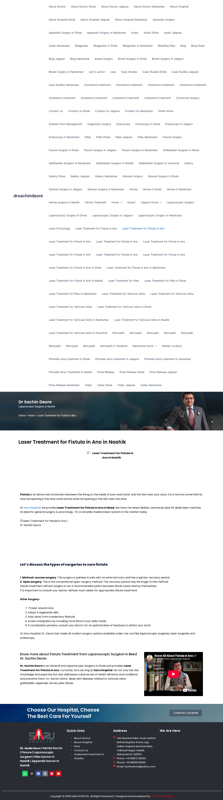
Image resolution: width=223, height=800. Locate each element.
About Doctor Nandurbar (149, 6)
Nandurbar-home (143, 346)
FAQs (88, 137)
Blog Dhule (198, 45)
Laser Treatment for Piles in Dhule (165, 280)
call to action (97, 71)
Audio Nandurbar (59, 45)
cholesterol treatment (97, 84)
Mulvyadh (118, 332)
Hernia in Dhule (152, 189)
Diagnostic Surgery (99, 124)
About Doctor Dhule (83, 6)
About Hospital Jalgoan (95, 19)
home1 (131, 202)
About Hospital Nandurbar (131, 19)
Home (115, 202)
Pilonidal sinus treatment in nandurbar (167, 359)
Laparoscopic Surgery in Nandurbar (160, 215)
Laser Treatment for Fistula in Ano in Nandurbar (136, 267)
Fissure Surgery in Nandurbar (140, 150)
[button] (120, 202)
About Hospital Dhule (62, 19)
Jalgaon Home (150, 202)
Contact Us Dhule (79, 111)
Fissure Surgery (172, 137)
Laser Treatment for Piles (123, 280)
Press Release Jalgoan (163, 372)
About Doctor (57, 6)
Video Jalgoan (126, 385)
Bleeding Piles (166, 45)
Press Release (105, 372)
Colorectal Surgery (187, 98)
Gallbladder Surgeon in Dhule (181, 150)
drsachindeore (28, 195)
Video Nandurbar (151, 385)
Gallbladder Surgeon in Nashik (115, 163)
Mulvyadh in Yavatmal (113, 346)
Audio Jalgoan (173, 32)
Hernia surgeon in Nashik (64, 202)
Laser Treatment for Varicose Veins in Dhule (124, 306)
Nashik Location (172, 346)
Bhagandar (81, 45)
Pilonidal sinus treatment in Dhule (69, 359)
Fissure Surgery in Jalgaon (100, 150)
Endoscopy (123, 124)
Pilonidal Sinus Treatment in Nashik (70, 372)
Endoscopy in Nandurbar (64, 137)
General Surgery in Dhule (163, 176)
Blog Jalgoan (57, 58)
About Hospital (179, 6)
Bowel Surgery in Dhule (132, 58)
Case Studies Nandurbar (64, 84)
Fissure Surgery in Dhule (64, 150)
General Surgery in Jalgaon (65, 189)
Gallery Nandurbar (106, 176)
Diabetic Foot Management (65, 124)
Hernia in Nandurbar (179, 189)
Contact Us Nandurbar (139, 111)
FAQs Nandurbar (147, 137)
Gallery (188, 163)
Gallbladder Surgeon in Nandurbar (70, 163)
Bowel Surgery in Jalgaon (167, 58)
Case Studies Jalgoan (185, 71)
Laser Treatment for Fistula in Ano (96, 228)
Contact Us (56, 111)
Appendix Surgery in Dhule (65, 32)
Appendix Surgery (164, 19)
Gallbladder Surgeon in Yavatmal (159, 163)
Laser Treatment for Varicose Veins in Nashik (141, 319)
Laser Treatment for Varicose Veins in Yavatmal (78, 332)
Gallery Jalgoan (80, 176)
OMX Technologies (162, 796)
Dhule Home (165, 111)
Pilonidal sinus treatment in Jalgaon (117, 359)
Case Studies (129, 71)
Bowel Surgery (104, 58)
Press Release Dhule (131, 372)
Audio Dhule (151, 32)
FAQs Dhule (103, 137)
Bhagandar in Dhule (106, 45)
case (113, 71)
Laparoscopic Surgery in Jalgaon (112, 215)
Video (88, 385)
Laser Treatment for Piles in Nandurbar (73, 293)
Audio (134, 32)
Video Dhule (104, 385)
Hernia (133, 189)
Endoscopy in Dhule (147, 124)
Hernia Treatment (95, 202)
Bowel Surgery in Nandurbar (66, 71)
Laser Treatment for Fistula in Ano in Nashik (76, 280)
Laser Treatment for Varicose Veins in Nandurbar (79, 319)
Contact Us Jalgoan (107, 111)
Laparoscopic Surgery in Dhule (68, 215)
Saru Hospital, (32, 508)
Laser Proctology (59, 228)
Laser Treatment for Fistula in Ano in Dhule (75, 267)
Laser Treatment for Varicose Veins (123, 293)
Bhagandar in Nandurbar (138, 45)
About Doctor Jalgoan (115, 6)
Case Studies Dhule (155, 71)
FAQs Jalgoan (123, 137)
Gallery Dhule (57, 176)
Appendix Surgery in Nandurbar (106, 32)
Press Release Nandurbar (64, 385)
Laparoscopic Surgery (180, 202)
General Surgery (133, 176)
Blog (183, 45)
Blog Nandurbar (80, 58)
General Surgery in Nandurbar (106, 189)
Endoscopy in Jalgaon (179, 124)
